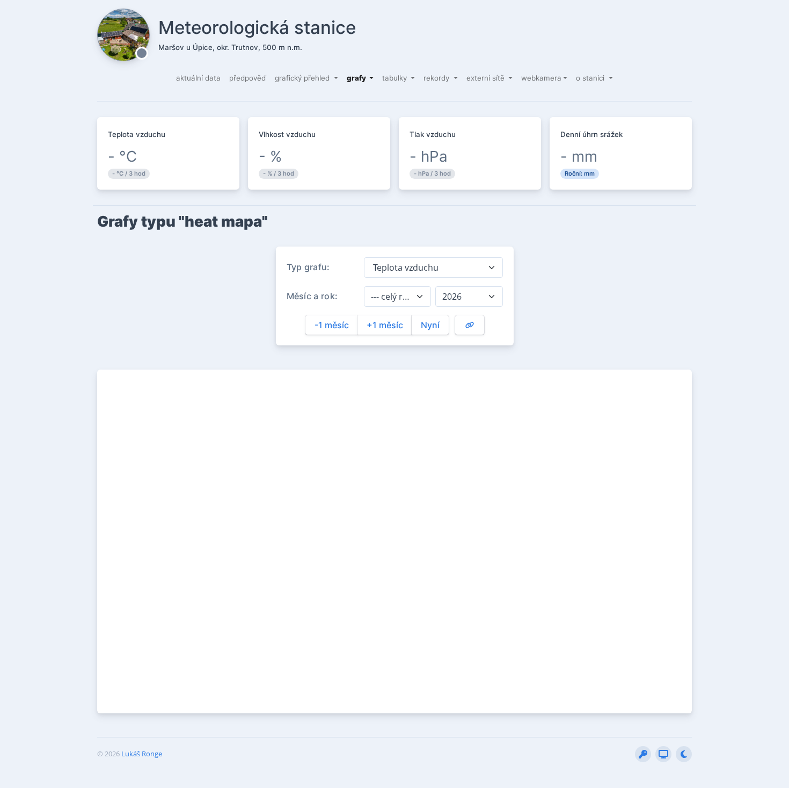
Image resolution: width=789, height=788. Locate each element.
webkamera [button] (541, 78)
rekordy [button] (437, 78)
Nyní (430, 325)
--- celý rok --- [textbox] (391, 296)
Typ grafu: (308, 267)
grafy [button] (357, 78)
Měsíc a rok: (312, 296)
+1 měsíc (385, 325)
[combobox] (433, 267)
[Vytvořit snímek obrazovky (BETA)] (663, 754)
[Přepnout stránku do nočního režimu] (684, 754)
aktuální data (198, 78)
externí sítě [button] (486, 78)
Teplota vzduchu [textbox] (405, 267)
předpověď (247, 78)
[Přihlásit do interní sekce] (643, 754)
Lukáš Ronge (141, 753)
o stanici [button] (591, 78)
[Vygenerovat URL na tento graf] (469, 325)
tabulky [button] (395, 78)
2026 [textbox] (452, 296)
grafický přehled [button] (303, 78)
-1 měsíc (332, 325)
